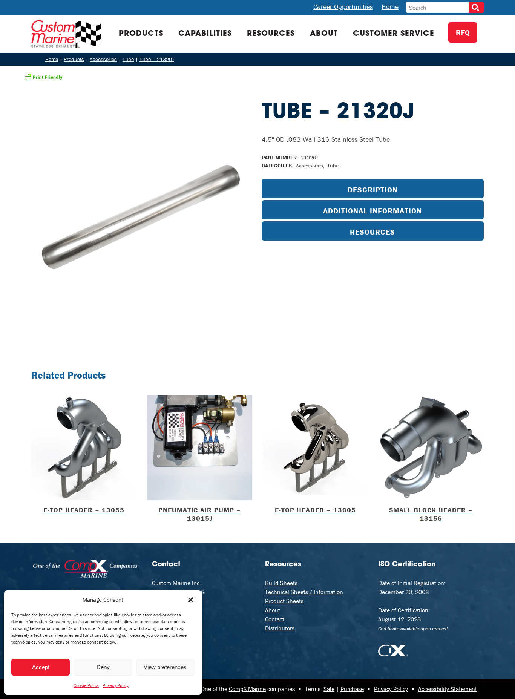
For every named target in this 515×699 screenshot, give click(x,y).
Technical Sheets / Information (304, 592)
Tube (333, 165)
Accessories (309, 165)
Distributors (279, 628)
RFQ (463, 32)
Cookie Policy (86, 685)
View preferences (165, 667)
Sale (328, 689)
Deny (103, 667)
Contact (274, 619)
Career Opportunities (343, 6)
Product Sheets (284, 601)
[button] (191, 600)
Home (390, 6)
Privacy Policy (116, 685)
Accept (40, 667)
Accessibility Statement (447, 689)
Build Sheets (281, 583)
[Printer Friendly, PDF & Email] (44, 76)
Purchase (352, 689)
